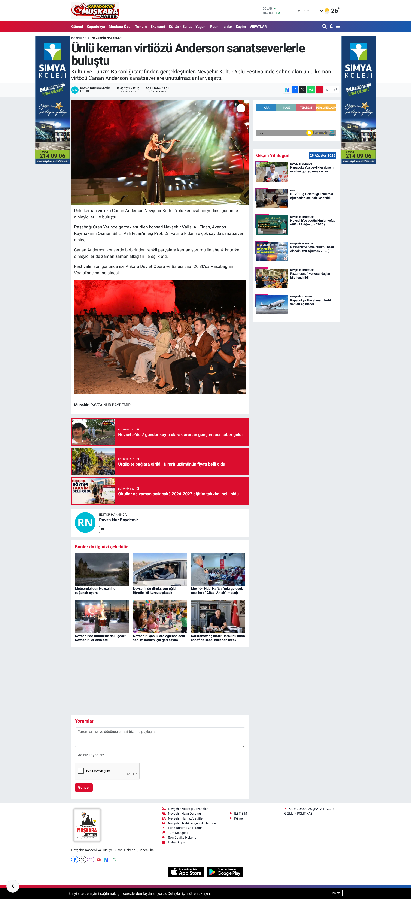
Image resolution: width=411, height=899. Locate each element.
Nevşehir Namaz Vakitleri (186, 818)
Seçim (241, 26)
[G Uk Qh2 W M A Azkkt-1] (160, 336)
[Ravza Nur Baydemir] (85, 522)
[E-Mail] (102, 529)
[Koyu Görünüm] (331, 26)
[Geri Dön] (12, 886)
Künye (238, 818)
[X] (82, 859)
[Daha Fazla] (319, 89)
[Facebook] (74, 859)
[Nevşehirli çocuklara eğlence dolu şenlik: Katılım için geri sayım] (160, 616)
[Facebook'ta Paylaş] (295, 89)
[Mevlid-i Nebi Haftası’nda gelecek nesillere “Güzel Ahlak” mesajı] (218, 569)
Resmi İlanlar (221, 26)
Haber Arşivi (177, 842)
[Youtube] (98, 859)
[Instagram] (90, 859)
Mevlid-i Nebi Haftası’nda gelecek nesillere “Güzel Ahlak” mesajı (217, 591)
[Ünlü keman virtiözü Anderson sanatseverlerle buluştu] (160, 152)
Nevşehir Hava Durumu (184, 813)
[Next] (106, 859)
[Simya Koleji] (52, 99)
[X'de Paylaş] (302, 89)
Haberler (78, 37)
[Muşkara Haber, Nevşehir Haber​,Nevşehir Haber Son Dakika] (95, 10)
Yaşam (201, 26)
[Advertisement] (160, 681)
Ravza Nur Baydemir (118, 519)
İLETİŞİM (240, 813)
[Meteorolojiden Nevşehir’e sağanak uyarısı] (102, 569)
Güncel (77, 26)
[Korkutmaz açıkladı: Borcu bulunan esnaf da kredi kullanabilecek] (218, 616)
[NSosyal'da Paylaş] (287, 89)
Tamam (336, 893)
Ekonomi (157, 26)
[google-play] (225, 872)
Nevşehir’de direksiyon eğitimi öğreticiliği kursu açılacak (156, 591)
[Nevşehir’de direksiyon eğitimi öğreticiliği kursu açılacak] (160, 569)
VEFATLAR (258, 26)
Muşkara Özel (120, 26)
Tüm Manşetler (178, 833)
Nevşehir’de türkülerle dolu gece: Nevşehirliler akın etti (100, 638)
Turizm (141, 26)
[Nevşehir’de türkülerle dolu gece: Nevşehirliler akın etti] (102, 616)
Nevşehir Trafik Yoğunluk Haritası (192, 823)
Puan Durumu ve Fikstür (185, 828)
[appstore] (186, 872)
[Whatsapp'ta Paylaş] (311, 89)
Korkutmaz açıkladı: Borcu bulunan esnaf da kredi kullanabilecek (218, 638)
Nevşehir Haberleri (107, 37)
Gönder (84, 787)
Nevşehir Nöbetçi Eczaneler (188, 809)
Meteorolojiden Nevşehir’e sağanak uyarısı (95, 591)
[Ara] (325, 26)
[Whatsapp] (114, 859)
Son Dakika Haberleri (183, 837)
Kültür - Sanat (180, 26)
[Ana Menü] (337, 26)
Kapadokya (96, 26)
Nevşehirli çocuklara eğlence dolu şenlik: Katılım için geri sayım (159, 638)
